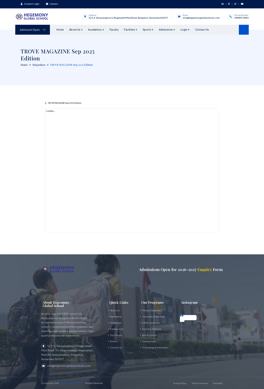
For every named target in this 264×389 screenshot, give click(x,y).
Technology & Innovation (155, 347)
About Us (74, 29)
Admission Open (30, 29)
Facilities (129, 29)
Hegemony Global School (71, 383)
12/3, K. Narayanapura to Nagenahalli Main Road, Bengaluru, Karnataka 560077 (128, 18)
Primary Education (151, 310)
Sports (147, 29)
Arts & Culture (149, 335)
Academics (95, 29)
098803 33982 (241, 18)
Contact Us (202, 29)
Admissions (166, 29)
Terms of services (200, 383)
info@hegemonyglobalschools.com (201, 18)
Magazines (38, 64)
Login (184, 29)
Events (113, 341)
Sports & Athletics (151, 329)
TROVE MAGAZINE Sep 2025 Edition (65, 103)
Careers (54, 3)
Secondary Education (153, 316)
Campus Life (116, 329)
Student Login (31, 3)
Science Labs (149, 341)
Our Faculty (116, 335)
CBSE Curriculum (151, 322)
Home (60, 29)
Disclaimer (218, 383)
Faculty (114, 29)
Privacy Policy (180, 383)
